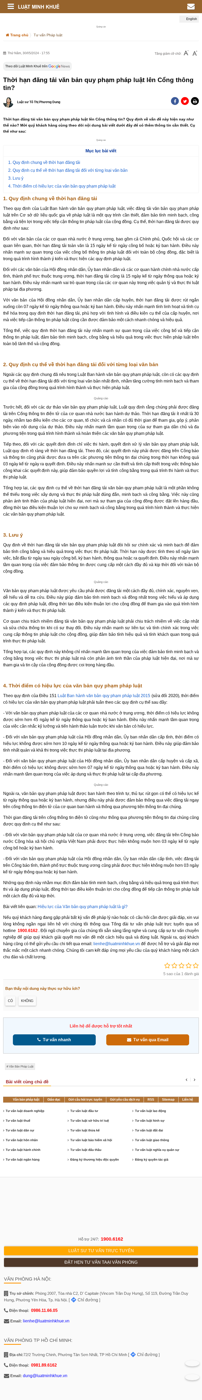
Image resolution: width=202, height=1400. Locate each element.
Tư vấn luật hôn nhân (22, 1140)
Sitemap (168, 1099)
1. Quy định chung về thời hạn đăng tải (44, 162)
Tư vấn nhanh (56, 1040)
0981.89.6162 (44, 1365)
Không (27, 1001)
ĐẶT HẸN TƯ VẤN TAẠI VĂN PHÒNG (101, 1262)
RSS (151, 1099)
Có (10, 1001)
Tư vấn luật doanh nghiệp (25, 1111)
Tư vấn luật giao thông (152, 1140)
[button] (195, 101)
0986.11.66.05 (44, 1310)
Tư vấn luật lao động (150, 1111)
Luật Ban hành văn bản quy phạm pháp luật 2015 (104, 695)
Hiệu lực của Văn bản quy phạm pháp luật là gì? (83, 906)
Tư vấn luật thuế (18, 1120)
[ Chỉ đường (83, 1300)
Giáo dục (53, 1099)
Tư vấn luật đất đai (149, 1130)
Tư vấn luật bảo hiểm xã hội (91, 1140)
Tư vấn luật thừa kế (84, 1130)
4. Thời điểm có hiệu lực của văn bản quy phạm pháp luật (61, 186)
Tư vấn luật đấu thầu (85, 1150)
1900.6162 (28, 930)
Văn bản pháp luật (26, 1099)
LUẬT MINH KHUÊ (68, 6)
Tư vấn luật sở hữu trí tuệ (89, 1120)
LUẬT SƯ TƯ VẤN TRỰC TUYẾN (101, 1250)
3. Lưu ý (15, 178)
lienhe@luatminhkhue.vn (116, 943)
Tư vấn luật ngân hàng (23, 1159)
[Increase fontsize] (195, 54)
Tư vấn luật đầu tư (84, 1111)
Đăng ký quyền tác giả (151, 1159)
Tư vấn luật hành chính (23, 1150)
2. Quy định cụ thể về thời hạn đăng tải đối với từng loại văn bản (68, 170)
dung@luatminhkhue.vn (45, 1375)
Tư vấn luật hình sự (149, 1120)
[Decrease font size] (186, 53)
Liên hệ (187, 1099)
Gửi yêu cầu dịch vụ (125, 1099)
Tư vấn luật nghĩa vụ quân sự (157, 1150)
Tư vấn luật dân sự (20, 1130)
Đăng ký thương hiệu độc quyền (94, 1159)
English (191, 19)
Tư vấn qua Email (149, 1040)
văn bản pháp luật (21, 1066)
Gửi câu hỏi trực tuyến (85, 1099)
